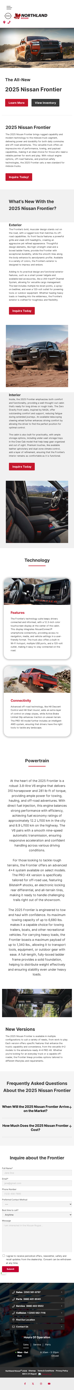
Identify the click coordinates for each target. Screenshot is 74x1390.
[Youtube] (49, 1383)
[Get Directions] (4, 22)
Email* (5, 1178)
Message (6, 1220)
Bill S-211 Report (29, 1374)
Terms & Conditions (46, 1371)
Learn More (17, 102)
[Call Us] (9, 22)
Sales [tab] (26, 1344)
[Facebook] (25, 1383)
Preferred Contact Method (14, 1199)
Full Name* (7, 1168)
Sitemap (32, 1371)
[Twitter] (33, 1383)
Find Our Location (25, 1319)
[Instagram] (41, 1383)
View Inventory (45, 102)
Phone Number (9, 1189)
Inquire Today (21, 311)
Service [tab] (37, 1344)
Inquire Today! (19, 177)
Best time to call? (10, 1210)
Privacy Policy (62, 1371)
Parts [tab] (48, 1344)
